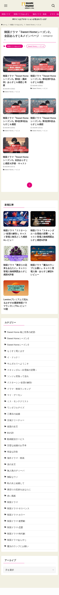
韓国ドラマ (12, 501)
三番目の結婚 (13, 413)
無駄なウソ (12, 476)
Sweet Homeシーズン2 (18, 338)
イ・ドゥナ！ (13, 357)
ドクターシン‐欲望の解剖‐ (19, 382)
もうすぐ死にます (15, 350)
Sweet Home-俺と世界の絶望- (21, 331)
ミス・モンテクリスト (18, 401)
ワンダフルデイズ (15, 407)
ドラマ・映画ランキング (19, 388)
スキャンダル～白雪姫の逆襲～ (22, 369)
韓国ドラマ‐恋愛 (15, 527)
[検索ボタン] (53, 5)
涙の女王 (11, 464)
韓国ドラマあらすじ (14, 46)
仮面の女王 (12, 426)
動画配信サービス (15, 438)
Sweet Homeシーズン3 (18, 344)
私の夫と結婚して (15, 483)
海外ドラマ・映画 (15, 457)
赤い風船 (11, 495)
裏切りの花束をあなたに (19, 489)
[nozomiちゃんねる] (29, 5)
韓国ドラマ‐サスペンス (18, 508)
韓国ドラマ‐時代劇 (16, 533)
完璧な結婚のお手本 (16, 445)
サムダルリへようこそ (18, 363)
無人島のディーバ (15, 470)
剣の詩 (10, 432)
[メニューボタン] (5, 5)
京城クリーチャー (15, 420)
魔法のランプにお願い (18, 546)
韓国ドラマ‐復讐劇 (16, 520)
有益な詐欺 (12, 451)
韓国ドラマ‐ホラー (16, 514)
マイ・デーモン (14, 394)
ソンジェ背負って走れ (18, 376)
